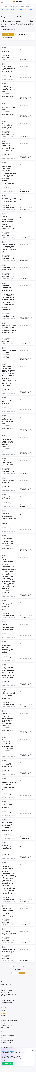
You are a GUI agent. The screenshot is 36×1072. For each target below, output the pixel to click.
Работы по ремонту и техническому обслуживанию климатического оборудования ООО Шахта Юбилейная (8, 744)
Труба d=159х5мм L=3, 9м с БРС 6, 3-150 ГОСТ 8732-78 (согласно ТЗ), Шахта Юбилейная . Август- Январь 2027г (8, 695)
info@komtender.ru (8, 1003)
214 (24, 966)
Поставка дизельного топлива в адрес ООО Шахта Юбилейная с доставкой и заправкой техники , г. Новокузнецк (9, 249)
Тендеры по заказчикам (8, 1045)
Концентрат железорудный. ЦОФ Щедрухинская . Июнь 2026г (8, 847)
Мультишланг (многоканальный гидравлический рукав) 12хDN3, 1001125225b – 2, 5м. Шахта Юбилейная (8, 442)
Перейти (21, 973)
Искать (8, 34)
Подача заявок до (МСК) (26, 57)
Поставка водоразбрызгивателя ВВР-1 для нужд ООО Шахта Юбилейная (8, 627)
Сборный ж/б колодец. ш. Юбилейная (8, 497)
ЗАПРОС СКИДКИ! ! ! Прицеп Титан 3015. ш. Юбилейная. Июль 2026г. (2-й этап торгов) (8, 69)
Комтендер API (5, 1027)
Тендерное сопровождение (9, 1020)
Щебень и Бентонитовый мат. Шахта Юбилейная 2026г (7, 463)
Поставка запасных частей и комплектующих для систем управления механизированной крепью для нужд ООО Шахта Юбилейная (8, 672)
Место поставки (6, 54)
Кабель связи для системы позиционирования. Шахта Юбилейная (8, 540)
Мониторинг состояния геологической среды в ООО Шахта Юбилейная (9, 200)
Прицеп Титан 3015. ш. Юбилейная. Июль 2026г (8, 269)
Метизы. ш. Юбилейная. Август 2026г (9, 351)
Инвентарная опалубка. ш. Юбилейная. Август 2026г (9, 107)
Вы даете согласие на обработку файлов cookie (13, 1050)
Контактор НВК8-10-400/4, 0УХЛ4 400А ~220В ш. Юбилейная (9, 933)
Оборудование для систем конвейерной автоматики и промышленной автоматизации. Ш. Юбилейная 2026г (8, 826)
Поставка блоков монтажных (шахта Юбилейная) (7, 805)
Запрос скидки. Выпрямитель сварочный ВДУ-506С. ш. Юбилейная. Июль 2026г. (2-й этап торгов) (8, 147)
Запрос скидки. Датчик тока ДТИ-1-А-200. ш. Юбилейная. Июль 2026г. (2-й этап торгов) (9, 126)
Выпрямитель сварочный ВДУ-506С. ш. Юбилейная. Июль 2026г (8, 420)
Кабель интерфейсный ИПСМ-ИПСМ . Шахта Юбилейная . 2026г (8, 764)
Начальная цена (24, 49)
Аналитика (4, 1015)
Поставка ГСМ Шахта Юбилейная (8, 50)
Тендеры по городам (7, 1038)
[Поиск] (2, 6)
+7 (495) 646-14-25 (8, 1000)
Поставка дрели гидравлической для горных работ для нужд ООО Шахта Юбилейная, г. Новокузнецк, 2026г (9, 913)
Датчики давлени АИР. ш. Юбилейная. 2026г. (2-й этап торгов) (8, 951)
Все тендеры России (7, 1047)
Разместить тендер (6, 1025)
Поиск (3, 1010)
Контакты (4, 1018)
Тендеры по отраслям (7, 1040)
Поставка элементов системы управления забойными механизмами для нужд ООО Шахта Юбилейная (8, 648)
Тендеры (3, 1013)
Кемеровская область (8, 57)
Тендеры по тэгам (6, 1042)
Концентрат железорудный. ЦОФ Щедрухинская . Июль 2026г (8, 88)
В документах (21, 34)
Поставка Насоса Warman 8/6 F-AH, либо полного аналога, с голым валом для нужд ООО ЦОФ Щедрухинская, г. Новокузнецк (9, 518)
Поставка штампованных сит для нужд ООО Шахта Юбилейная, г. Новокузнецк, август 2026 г (9, 785)
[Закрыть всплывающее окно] (33, 1050)
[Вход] (34, 2)
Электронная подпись (7, 1023)
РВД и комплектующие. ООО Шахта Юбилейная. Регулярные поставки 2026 (9, 606)
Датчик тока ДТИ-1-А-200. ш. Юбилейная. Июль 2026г (8, 401)
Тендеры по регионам (7, 1035)
